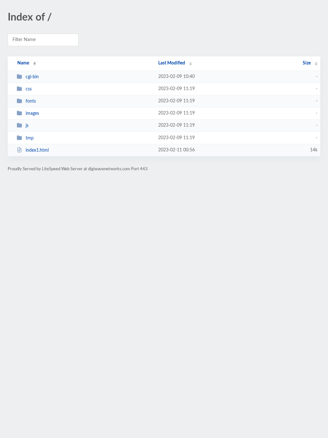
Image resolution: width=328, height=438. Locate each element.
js (27, 125)
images (32, 113)
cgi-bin (32, 77)
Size (307, 63)
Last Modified (171, 63)
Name (23, 63)
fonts (31, 101)
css (29, 89)
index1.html (37, 150)
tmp (30, 138)
